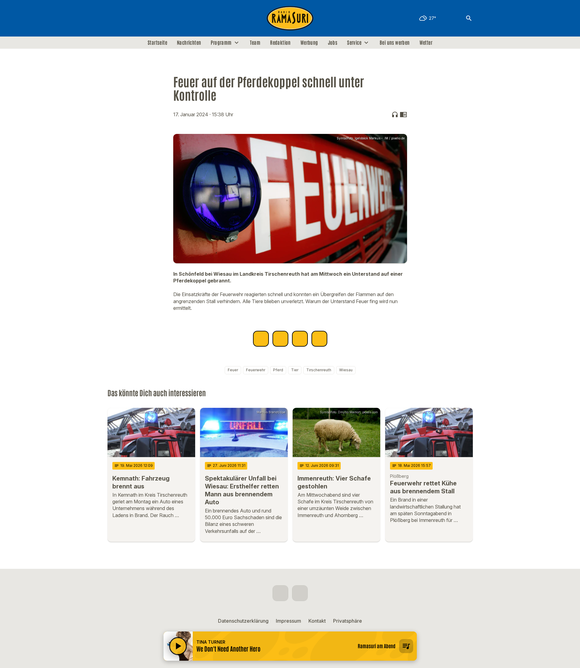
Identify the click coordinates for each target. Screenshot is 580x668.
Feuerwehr (255, 370)
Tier (294, 370)
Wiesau (346, 370)
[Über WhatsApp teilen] (300, 338)
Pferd (278, 370)
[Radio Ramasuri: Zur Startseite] (290, 18)
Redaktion (280, 42)
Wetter (426, 42)
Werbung (309, 42)
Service (354, 42)
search (469, 18)
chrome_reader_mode (403, 114)
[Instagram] (126, 18)
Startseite (157, 42)
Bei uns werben (395, 42)
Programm (221, 42)
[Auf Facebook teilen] (261, 338)
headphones (395, 114)
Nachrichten (189, 42)
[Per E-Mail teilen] (319, 338)
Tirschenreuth (318, 370)
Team (255, 42)
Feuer (233, 370)
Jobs (333, 42)
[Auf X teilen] (280, 338)
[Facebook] (113, 18)
